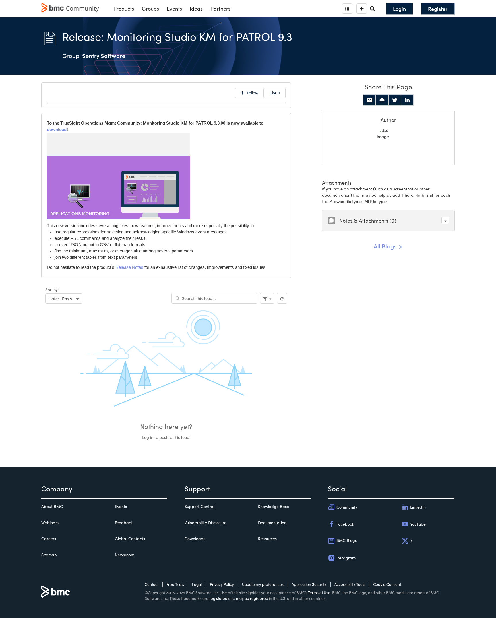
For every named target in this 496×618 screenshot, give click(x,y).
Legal (197, 584)
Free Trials (175, 584)
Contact (151, 584)
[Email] (369, 100)
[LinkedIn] (407, 100)
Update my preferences (263, 584)
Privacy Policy (222, 584)
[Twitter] (395, 100)
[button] (445, 220)
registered (218, 598)
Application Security (309, 584)
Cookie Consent (387, 584)
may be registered (252, 598)
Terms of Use (319, 592)
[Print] (382, 100)
